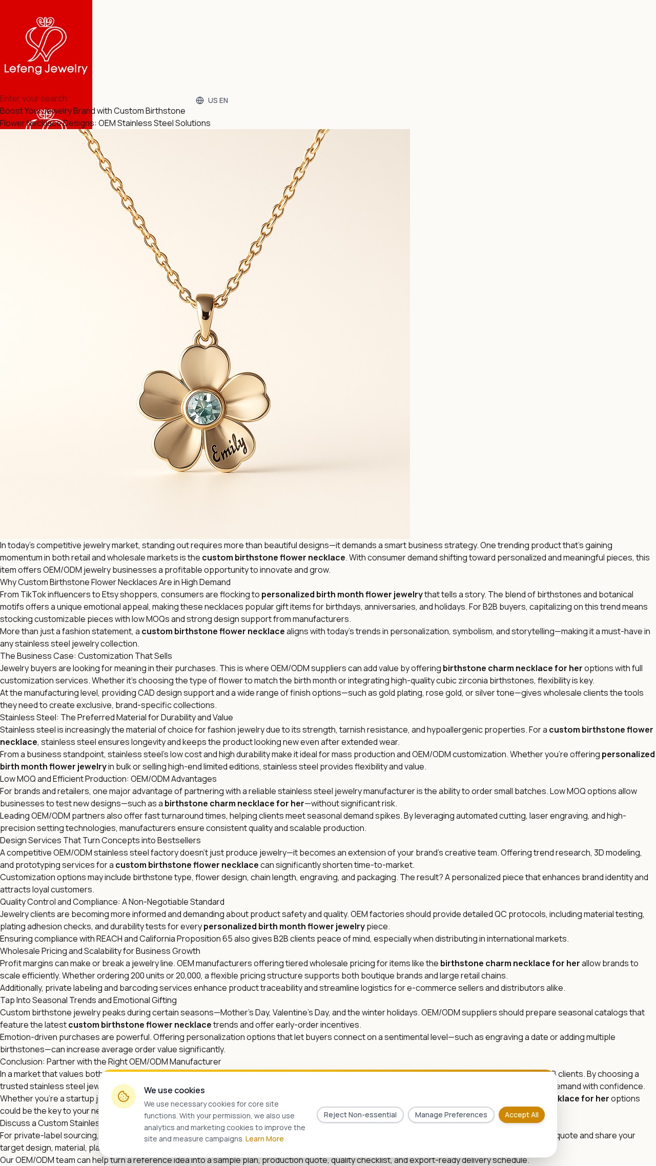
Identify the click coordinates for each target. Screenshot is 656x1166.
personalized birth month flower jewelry (342, 594)
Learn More (264, 1138)
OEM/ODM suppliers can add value (335, 668)
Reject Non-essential (360, 1114)
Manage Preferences (451, 1114)
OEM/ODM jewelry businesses (100, 569)
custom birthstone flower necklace (273, 557)
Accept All (522, 1114)
